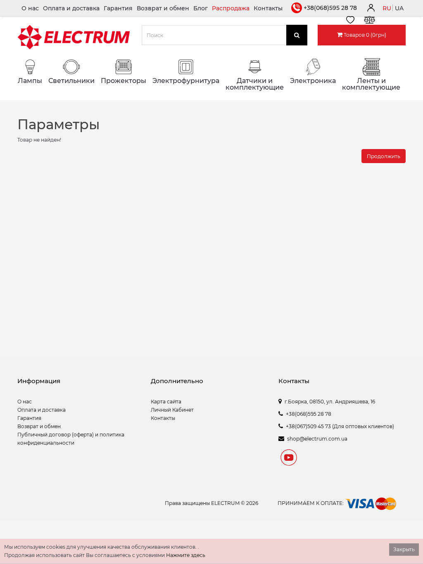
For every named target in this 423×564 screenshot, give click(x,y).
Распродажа (231, 8)
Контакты (268, 8)
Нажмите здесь (185, 555)
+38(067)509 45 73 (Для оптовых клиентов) (340, 426)
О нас (30, 8)
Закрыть (404, 549)
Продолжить (383, 156)
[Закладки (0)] (350, 21)
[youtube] (288, 458)
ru (387, 8)
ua (399, 8)
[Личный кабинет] (370, 9)
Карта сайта (166, 401)
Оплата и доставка (71, 8)
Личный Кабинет (172, 410)
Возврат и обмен (163, 8)
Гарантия (118, 8)
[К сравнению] (369, 21)
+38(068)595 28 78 (330, 8)
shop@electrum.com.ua (317, 439)
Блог (200, 8)
